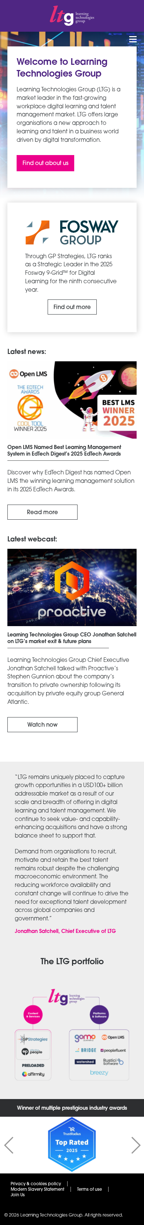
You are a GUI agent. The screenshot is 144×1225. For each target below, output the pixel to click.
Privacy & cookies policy (36, 1183)
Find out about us (45, 162)
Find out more (72, 306)
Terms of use (89, 1189)
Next (135, 1145)
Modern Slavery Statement (37, 1189)
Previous (8, 1145)
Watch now (42, 724)
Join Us (18, 1194)
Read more (42, 512)
